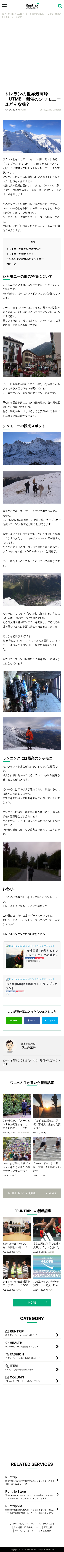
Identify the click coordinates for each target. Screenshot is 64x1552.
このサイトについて (19, 1523)
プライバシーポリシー (25, 1531)
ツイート (51, 1020)
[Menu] (4, 6)
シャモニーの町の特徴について (23, 248)
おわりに (11, 263)
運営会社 (48, 1527)
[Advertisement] (32, 56)
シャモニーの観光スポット (21, 253)
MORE (52, 1193)
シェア (33, 1020)
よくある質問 (44, 1531)
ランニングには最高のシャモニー (25, 258)
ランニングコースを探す (43, 1523)
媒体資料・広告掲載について (27, 1527)
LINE (15, 1020)
